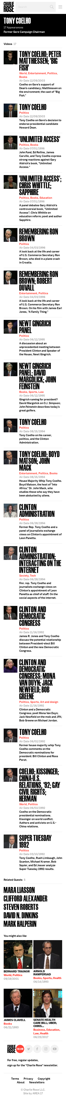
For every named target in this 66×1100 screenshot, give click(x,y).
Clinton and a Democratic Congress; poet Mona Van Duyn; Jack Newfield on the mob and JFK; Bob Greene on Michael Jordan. (40, 690)
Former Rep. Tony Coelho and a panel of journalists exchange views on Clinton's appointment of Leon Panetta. (40, 521)
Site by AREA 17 (33, 1093)
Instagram (46, 1049)
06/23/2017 (46, 1027)
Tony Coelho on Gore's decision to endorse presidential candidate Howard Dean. (40, 115)
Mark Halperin (20, 923)
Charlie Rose (9, 7)
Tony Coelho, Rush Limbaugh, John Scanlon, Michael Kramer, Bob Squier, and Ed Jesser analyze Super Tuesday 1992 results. (40, 852)
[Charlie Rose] (11, 1049)
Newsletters (37, 1082)
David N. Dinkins (21, 915)
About (21, 1082)
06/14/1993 (47, 976)
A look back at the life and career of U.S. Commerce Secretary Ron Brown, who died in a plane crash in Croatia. (39, 245)
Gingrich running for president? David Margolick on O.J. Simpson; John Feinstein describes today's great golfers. (39, 386)
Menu (59, 7)
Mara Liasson (19, 889)
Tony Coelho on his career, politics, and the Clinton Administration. (35, 430)
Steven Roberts (21, 906)
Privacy (28, 1079)
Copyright (44, 1079)
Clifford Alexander (25, 898)
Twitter (29, 1049)
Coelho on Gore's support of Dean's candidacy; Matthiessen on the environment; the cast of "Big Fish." (40, 73)
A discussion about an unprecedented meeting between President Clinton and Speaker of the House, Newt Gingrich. (39, 337)
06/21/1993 (15, 1023)
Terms (15, 1079)
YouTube (54, 1049)
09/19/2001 (17, 975)
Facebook (37, 1049)
